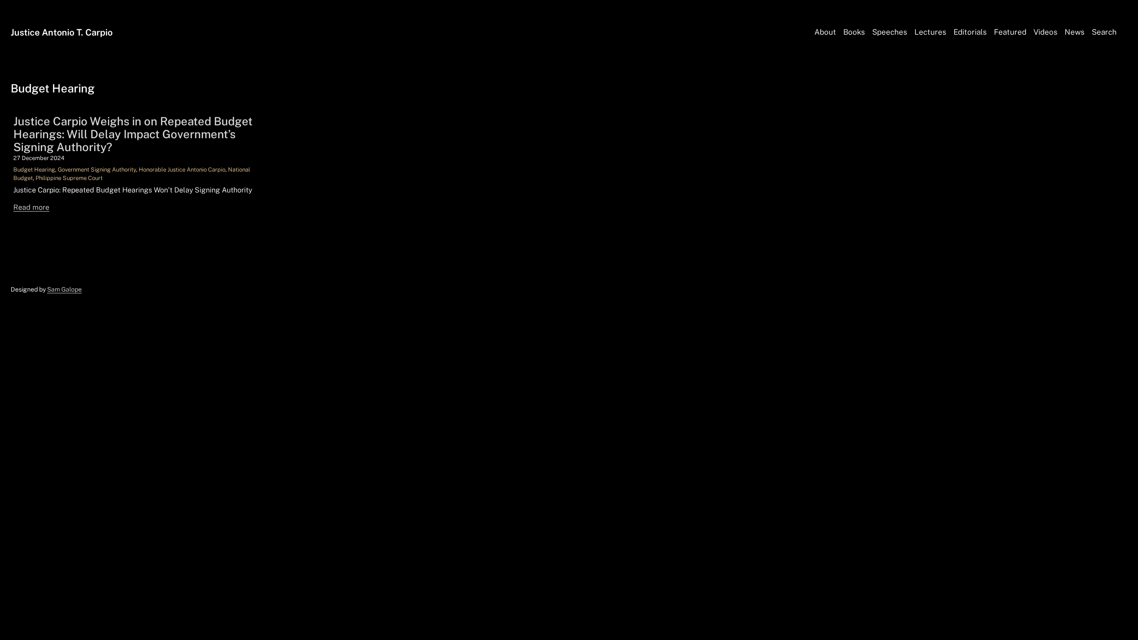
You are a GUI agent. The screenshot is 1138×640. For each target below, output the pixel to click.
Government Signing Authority (97, 169)
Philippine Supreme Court (69, 178)
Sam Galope (64, 289)
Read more (31, 207)
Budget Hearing (34, 169)
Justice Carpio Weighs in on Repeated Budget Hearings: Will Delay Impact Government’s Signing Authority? (132, 134)
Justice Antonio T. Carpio (61, 32)
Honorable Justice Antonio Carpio (182, 169)
